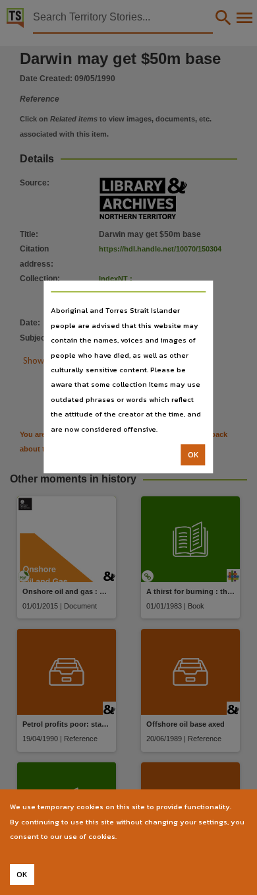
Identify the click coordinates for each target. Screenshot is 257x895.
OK (193, 455)
